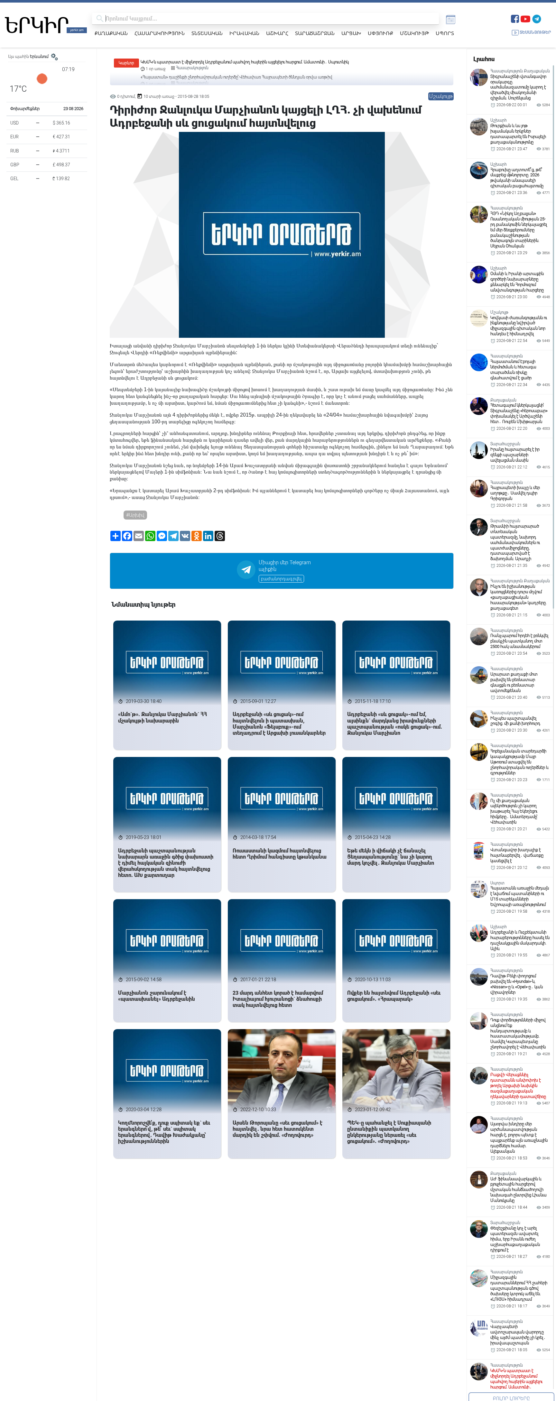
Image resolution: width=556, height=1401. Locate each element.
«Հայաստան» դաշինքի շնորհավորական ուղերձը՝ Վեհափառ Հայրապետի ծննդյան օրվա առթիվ (236, 62)
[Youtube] (525, 18)
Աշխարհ (277, 33)
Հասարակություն (159, 33)
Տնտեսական (207, 33)
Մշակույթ (414, 33)
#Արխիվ (135, 515)
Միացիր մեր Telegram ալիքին (285, 565)
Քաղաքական (111, 33)
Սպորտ (445, 33)
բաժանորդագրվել (281, 578)
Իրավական (244, 33)
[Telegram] (537, 18)
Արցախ (351, 33)
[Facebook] (515, 18)
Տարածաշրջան (315, 33)
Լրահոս (484, 59)
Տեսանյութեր (535, 32)
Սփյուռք (380, 33)
